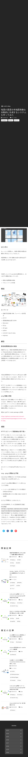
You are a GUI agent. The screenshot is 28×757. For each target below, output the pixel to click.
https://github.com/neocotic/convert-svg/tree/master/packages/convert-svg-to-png (13, 418)
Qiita (21, 556)
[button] (14, 730)
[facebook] (8, 531)
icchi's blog (6, 106)
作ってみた (14, 117)
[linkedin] (12, 531)
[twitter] (4, 531)
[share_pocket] (16, 531)
